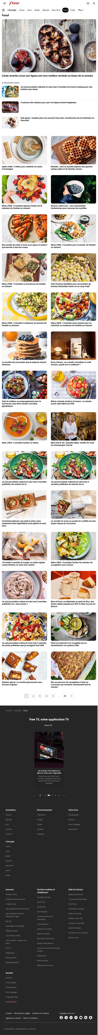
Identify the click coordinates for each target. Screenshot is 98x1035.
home (8, 840)
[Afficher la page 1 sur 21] (44, 788)
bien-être (10, 859)
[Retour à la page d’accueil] (3, 10)
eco (7, 818)
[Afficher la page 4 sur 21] (54, 788)
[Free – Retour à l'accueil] (14, 3)
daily (8, 868)
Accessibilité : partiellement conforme (20, 1022)
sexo (8, 844)
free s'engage (73, 818)
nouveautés (72, 808)
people (39, 813)
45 (64, 689)
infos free (72, 803)
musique (40, 827)
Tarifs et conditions (30, 1011)
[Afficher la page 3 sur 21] (51, 788)
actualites (11, 803)
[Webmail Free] (86, 3)
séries (39, 818)
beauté (9, 854)
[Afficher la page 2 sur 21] (48, 788)
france (8, 808)
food (8, 864)
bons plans (71, 822)
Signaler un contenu (13, 1011)
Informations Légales (22, 1007)
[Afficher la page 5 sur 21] (58, 788)
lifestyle (17, 704)
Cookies (9, 1007)
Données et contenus (40, 1007)
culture (9, 827)
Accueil (8, 704)
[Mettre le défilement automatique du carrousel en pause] (39, 788)
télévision (41, 808)
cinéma (40, 822)
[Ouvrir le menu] (4, 3)
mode (8, 849)
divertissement (44, 803)
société (9, 822)
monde (8, 813)
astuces (70, 813)
